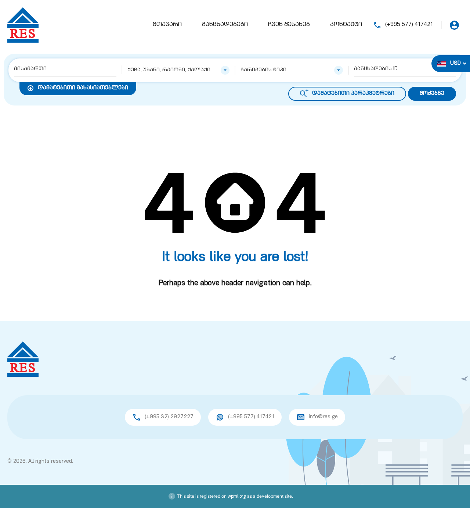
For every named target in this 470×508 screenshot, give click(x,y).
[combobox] (178, 70)
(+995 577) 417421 (409, 25)
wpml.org (237, 496)
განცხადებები (225, 25)
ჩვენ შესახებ (289, 25)
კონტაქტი (346, 25)
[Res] (23, 25)
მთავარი (167, 25)
